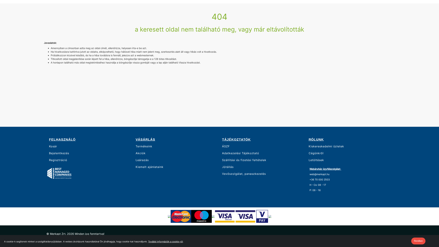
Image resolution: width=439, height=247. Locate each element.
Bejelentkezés (59, 153)
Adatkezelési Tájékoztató (240, 153)
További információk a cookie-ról (165, 241)
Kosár (53, 146)
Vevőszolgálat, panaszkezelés (244, 173)
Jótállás (228, 167)
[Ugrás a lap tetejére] (428, 226)
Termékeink (144, 146)
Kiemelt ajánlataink (149, 167)
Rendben (418, 241)
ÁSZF (226, 146)
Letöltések (316, 160)
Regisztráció (58, 160)
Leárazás (142, 160)
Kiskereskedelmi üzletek (326, 146)
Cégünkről (316, 153)
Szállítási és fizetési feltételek (244, 160)
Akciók (141, 153)
